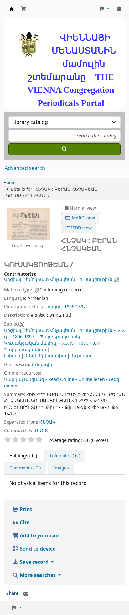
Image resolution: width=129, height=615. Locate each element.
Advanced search (25, 168)
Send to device (36, 549)
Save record (34, 562)
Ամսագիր (43, 364)
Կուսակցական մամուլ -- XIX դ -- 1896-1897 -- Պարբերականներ (54, 346)
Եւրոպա (81, 356)
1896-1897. (75, 307)
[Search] (64, 149)
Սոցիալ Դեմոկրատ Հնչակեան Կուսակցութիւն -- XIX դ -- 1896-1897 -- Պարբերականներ (64, 333)
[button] (23, 9)
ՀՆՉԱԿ (47, 422)
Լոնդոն (12, 356)
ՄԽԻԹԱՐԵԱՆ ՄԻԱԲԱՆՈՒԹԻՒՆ (11, 9)
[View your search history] (118, 9)
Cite (23, 522)
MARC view (82, 218)
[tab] (64, 456)
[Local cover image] (28, 223)
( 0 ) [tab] (23, 456)
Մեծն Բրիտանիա (46, 356)
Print (25, 509)
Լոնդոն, (54, 307)
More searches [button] (37, 575)
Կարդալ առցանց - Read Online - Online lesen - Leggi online (62, 382)
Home (9, 182)
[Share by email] (26, 594)
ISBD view (81, 228)
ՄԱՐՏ (41, 430)
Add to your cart (39, 536)
